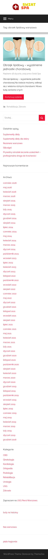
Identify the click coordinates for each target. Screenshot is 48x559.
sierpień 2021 (9, 320)
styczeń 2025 (9, 214)
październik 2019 (11, 395)
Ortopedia (8, 468)
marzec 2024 (9, 245)
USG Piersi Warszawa (27, 500)
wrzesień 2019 (9, 400)
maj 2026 (7, 187)
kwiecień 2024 (9, 240)
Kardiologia (8, 464)
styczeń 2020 (9, 382)
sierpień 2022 (9, 289)
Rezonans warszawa (12, 143)
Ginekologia (8, 459)
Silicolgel (7, 147)
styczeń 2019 (9, 435)
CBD (5, 455)
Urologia (7, 482)
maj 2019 (7, 417)
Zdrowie (22, 107)
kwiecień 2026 (9, 192)
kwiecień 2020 (9, 373)
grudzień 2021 (9, 307)
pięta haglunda (10, 541)
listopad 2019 (9, 391)
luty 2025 (7, 209)
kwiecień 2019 (9, 422)
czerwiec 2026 (10, 183)
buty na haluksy (10, 512)
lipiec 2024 (8, 227)
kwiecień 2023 (9, 267)
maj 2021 (7, 333)
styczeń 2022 (9, 302)
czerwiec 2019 (9, 413)
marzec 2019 (9, 426)
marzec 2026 (9, 196)
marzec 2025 (9, 205)
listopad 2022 (9, 276)
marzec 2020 (9, 377)
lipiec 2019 (8, 408)
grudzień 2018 (9, 439)
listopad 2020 (9, 360)
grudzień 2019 (9, 386)
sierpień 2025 (9, 201)
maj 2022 (7, 298)
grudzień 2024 (9, 218)
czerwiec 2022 (9, 293)
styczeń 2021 (9, 351)
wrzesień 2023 (9, 258)
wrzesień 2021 (9, 315)
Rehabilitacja (12, 107)
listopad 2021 (9, 311)
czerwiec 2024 (10, 231)
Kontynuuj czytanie (13, 97)
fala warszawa (10, 527)
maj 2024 (7, 236)
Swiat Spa (36, 73)
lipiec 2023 (8, 262)
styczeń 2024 (9, 249)
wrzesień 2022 (9, 285)
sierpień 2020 (9, 369)
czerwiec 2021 (9, 329)
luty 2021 (7, 346)
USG (5, 486)
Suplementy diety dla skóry (16, 139)
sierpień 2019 (9, 404)
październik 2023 (11, 254)
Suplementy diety (11, 134)
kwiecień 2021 (9, 338)
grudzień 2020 (10, 355)
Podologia (8, 473)
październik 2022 (11, 280)
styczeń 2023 (9, 271)
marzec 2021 (9, 342)
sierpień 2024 (9, 223)
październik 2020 (11, 364)
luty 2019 (7, 431)
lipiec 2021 (8, 324)
